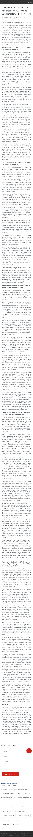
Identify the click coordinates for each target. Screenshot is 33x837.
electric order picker (20, 811)
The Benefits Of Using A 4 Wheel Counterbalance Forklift (25, 790)
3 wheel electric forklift (23, 815)
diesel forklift (6, 824)
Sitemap (29, 835)
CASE (8, 785)
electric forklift (16, 824)
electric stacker (6, 820)
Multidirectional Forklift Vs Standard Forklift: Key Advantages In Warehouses (25, 797)
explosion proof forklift (8, 807)
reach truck (20, 807)
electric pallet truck (19, 820)
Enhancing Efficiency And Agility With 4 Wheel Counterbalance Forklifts (25, 793)
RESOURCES (15, 785)
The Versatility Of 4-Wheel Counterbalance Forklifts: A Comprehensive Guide (9, 797)
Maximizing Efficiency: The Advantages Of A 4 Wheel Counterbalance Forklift (9, 793)
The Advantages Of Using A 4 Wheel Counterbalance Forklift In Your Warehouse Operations (15, 789)
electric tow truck (7, 811)
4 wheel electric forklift (8, 815)
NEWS (3, 785)
